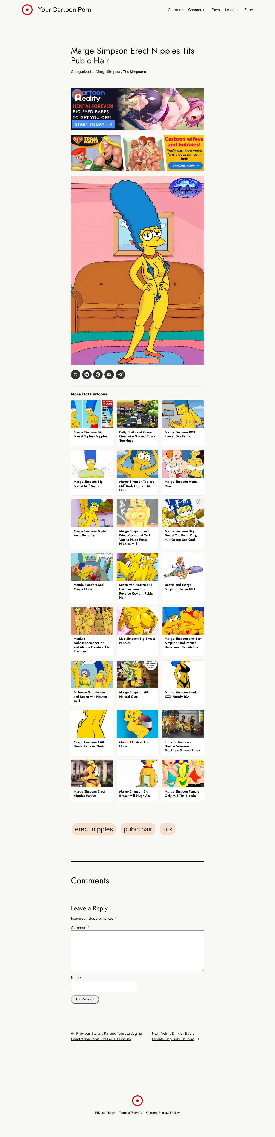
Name (76, 977)
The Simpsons (134, 71)
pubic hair (138, 829)
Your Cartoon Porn (65, 9)
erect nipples (94, 829)
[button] (75, 374)
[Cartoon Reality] (137, 128)
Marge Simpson (108, 71)
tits (167, 829)
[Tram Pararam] (137, 169)
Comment (80, 927)
